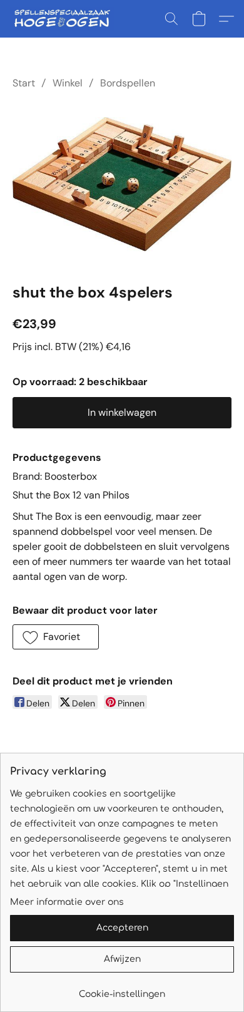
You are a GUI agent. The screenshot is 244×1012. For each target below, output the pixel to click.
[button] (65, 19)
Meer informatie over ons (67, 902)
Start (24, 83)
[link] (122, 990)
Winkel (68, 83)
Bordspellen (127, 83)
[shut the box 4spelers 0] (122, 184)
